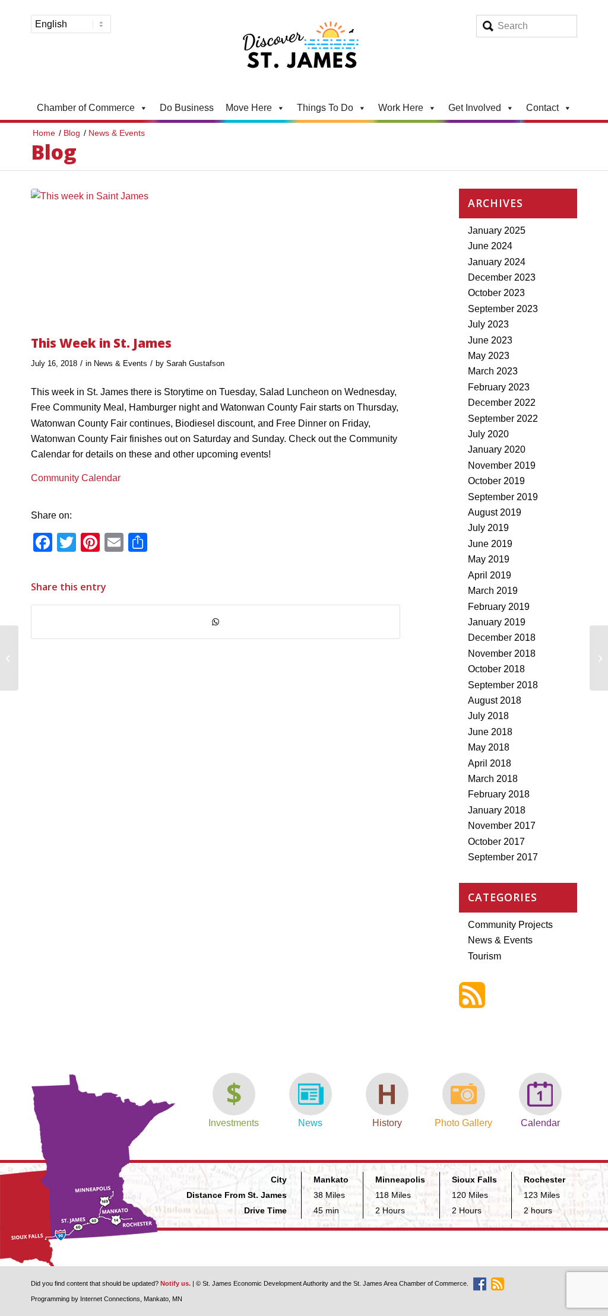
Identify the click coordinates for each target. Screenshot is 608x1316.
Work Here (400, 108)
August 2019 (494, 512)
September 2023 (503, 309)
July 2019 (488, 528)
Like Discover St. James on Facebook (479, 1283)
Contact (542, 108)
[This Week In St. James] (9, 658)
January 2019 (496, 622)
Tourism (484, 956)
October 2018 (496, 669)
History (387, 1123)
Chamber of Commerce (86, 108)
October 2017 (496, 842)
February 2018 (499, 794)
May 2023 (488, 356)
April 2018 (489, 763)
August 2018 (494, 700)
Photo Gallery (463, 1123)
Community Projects (510, 925)
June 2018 (490, 732)
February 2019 (499, 607)
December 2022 (502, 403)
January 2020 (496, 449)
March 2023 (493, 371)
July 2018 (488, 716)
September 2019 (503, 497)
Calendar (540, 1123)
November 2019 (502, 465)
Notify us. (175, 1283)
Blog (54, 152)
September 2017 (503, 857)
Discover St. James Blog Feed (472, 995)
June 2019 (490, 544)
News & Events (120, 363)
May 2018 (488, 747)
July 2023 (488, 324)
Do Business (187, 108)
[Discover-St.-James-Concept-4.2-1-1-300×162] (304, 48)
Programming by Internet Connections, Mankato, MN (106, 1298)
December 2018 (502, 637)
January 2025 (496, 230)
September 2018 (503, 685)
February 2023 (499, 387)
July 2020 (488, 434)
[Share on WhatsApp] (215, 621)
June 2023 (490, 340)
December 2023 (502, 277)
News (310, 1123)
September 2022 (503, 419)
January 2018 (496, 810)
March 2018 (493, 779)
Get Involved (474, 108)
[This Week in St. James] (215, 259)
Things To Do (325, 108)
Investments (233, 1123)
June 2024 (490, 246)
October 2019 (496, 481)
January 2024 (496, 262)
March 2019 (493, 591)
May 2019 (488, 559)
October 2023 (496, 293)
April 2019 (489, 575)
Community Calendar (76, 478)
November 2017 (502, 826)
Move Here (249, 108)
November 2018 (502, 654)
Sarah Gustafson (195, 363)
